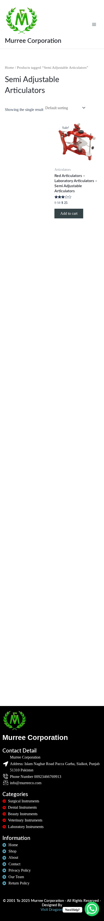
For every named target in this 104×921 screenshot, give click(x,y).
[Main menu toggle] (94, 24)
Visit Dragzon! (52, 910)
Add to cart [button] (68, 213)
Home (9, 67)
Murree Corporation (33, 41)
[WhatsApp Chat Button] (92, 909)
